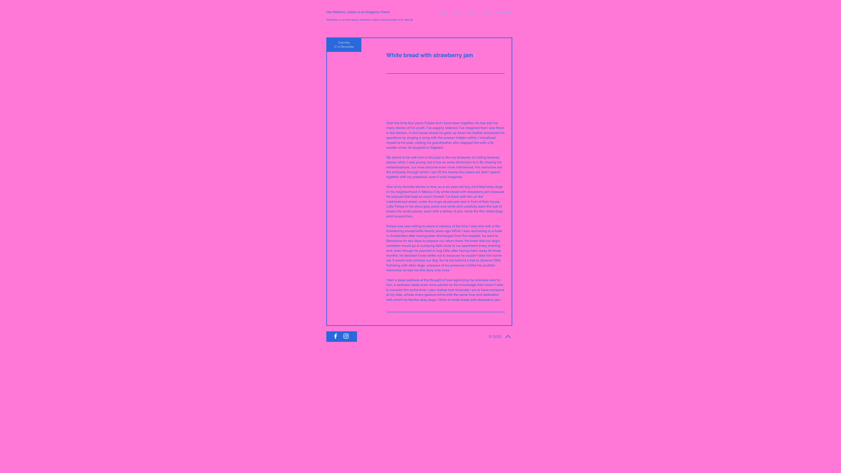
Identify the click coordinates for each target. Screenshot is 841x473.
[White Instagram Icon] (346, 336)
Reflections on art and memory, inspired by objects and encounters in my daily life (369, 19)
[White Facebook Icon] (335, 336)
